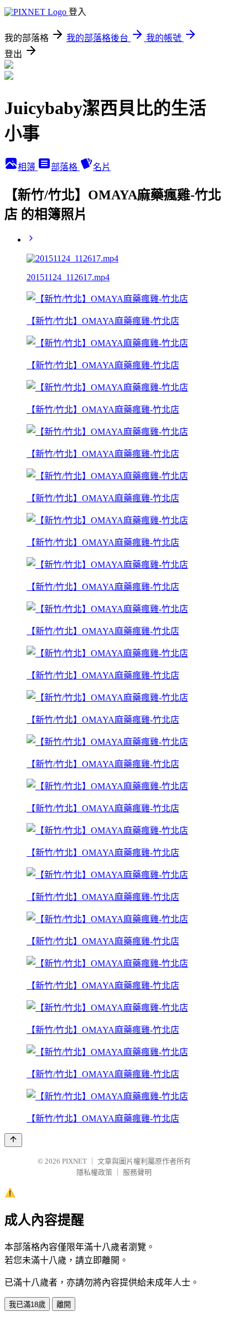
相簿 (28, 167)
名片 (102, 167)
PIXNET (74, 1161)
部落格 (65, 167)
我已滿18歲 (27, 1304)
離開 (63, 1304)
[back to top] (13, 1140)
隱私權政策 (94, 1172)
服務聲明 (137, 1172)
